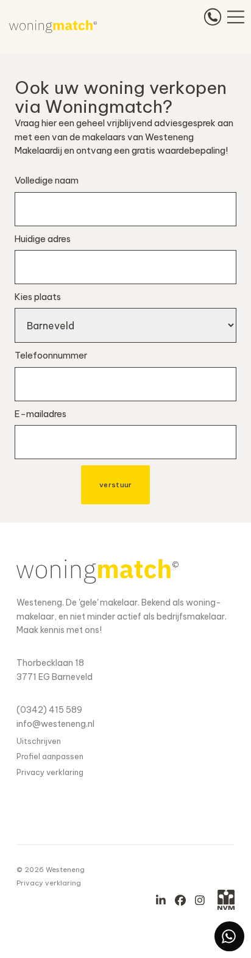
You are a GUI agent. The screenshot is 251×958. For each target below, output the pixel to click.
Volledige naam (47, 180)
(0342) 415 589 (49, 709)
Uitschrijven (38, 741)
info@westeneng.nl (55, 723)
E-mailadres (40, 414)
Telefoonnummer (51, 355)
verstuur (115, 484)
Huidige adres (43, 239)
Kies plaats (38, 296)
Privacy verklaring (49, 772)
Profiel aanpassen (49, 756)
